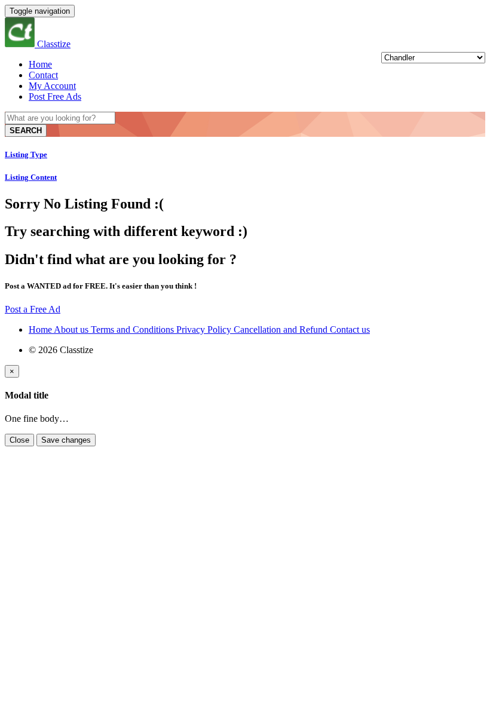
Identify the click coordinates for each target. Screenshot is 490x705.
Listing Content (31, 177)
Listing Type (26, 154)
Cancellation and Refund (282, 329)
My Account (52, 86)
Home (40, 64)
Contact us (350, 329)
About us (72, 329)
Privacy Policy (205, 329)
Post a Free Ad (32, 309)
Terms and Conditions (133, 329)
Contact (43, 75)
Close (19, 440)
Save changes (66, 440)
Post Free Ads (55, 96)
